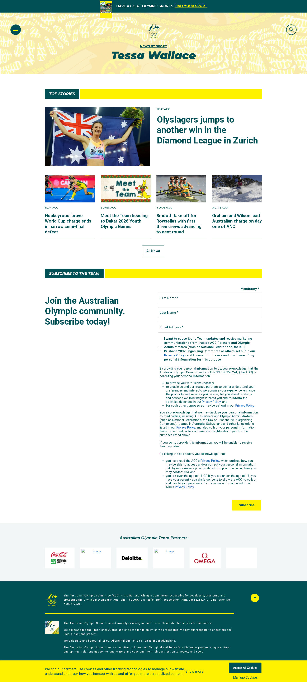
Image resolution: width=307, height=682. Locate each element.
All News (153, 251)
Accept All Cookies (245, 668)
